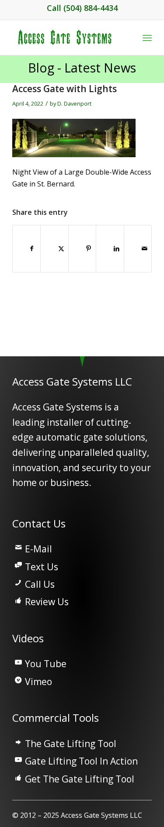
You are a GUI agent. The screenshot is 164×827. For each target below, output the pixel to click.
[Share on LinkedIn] (114, 248)
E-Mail (38, 549)
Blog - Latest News (82, 67)
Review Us (47, 602)
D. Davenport (74, 103)
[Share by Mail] (142, 248)
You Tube (45, 664)
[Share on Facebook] (30, 248)
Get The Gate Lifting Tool (79, 779)
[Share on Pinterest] (86, 248)
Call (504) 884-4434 (82, 8)
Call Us (40, 584)
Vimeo (38, 681)
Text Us (41, 567)
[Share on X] (58, 248)
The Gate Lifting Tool (70, 743)
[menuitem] (147, 37)
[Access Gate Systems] (68, 37)
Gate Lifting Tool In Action (81, 761)
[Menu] (147, 37)
